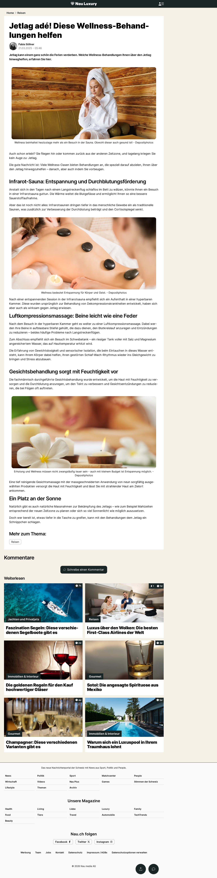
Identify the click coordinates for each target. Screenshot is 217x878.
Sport (73, 775)
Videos (41, 781)
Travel (73, 814)
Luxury (106, 808)
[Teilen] (141, 869)
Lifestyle (9, 787)
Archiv (73, 787)
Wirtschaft (11, 781)
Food (8, 814)
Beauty (9, 820)
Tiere (40, 814)
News (8, 775)
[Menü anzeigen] (161, 4)
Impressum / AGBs (97, 852)
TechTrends (140, 814)
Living (40, 808)
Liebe (72, 808)
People (138, 775)
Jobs (48, 852)
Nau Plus (74, 781)
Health (8, 808)
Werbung (26, 852)
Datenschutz (75, 852)
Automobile (108, 814)
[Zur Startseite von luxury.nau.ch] (84, 4)
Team (38, 852)
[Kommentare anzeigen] (153, 869)
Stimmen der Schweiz (146, 781)
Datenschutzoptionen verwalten (129, 852)
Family (137, 808)
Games (106, 781)
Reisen (21, 12)
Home (10, 12)
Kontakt (60, 852)
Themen (41, 787)
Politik (40, 775)
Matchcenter (109, 775)
